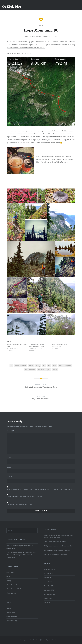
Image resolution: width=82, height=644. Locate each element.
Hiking (41, 26)
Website (10, 477)
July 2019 (47, 602)
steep (55, 370)
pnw (49, 370)
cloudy (38, 366)
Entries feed (10, 612)
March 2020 (48, 582)
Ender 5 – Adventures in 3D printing (55, 554)
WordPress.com (57, 640)
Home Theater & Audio (14, 589)
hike (54, 366)
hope (60, 366)
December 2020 (49, 569)
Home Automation (12, 585)
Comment (11, 431)
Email (9, 467)
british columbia (20, 366)
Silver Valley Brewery (60, 162)
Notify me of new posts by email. (20, 504)
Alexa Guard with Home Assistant (55, 542)
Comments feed (11, 616)
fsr (49, 366)
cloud (31, 366)
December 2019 (49, 586)
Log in (8, 608)
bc (11, 366)
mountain (41, 370)
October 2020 (48, 573)
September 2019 (49, 594)
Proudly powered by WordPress (30, 640)
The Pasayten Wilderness (60, 344)
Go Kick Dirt (11, 6)
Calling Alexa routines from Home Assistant (58, 546)
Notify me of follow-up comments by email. (25, 497)
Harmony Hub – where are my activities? (57, 550)
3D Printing (10, 572)
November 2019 (49, 590)
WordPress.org (11, 620)
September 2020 (49, 577)
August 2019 (48, 598)
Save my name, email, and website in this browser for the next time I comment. (39, 489)
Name (9, 457)
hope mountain (30, 370)
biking (8, 576)
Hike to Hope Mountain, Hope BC (19, 53)
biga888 (34, 36)
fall (44, 366)
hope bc (68, 366)
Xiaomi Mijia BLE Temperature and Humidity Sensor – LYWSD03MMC (58, 536)
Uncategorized (11, 593)
